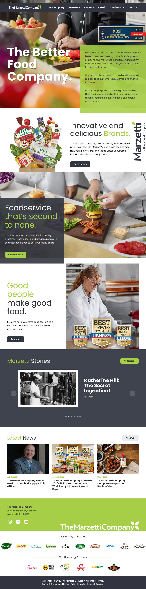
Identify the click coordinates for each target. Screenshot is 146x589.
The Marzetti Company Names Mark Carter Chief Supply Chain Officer (26, 483)
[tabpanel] (73, 393)
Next (132, 393)
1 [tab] (66, 416)
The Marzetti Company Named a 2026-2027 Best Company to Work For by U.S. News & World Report (72, 485)
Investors (74, 7)
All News (130, 437)
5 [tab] (77, 416)
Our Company (55, 7)
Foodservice (117, 7)
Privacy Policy (70, 584)
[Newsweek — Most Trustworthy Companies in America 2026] (122, 25)
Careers (89, 7)
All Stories (129, 360)
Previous (14, 393)
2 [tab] (68, 416)
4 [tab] (74, 416)
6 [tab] (80, 416)
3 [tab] (71, 416)
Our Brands (79, 164)
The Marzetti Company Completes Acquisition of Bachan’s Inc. (112, 483)
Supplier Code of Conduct (91, 584)
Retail (101, 7)
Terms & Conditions (52, 584)
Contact (134, 7)
